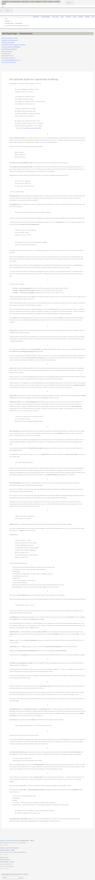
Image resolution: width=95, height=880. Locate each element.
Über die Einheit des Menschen (8, 62)
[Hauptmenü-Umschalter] (1, 10)
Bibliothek (38, 1)
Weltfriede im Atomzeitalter (7, 42)
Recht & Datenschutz (14, 840)
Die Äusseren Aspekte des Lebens (9, 38)
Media (44, 1)
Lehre (32, 1)
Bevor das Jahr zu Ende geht (8, 58)
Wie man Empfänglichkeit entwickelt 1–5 (11, 60)
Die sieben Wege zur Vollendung (9, 49)
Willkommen (6, 1)
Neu (4, 3)
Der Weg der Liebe (5, 53)
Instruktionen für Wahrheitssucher (9, 40)
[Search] (21, 877)
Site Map (57, 1)
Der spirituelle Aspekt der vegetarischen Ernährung (13, 44)
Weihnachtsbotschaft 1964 (34, 128)
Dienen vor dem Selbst (6, 51)
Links (6, 840)
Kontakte (50, 1)
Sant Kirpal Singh (15, 1)
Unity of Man (25, 1)
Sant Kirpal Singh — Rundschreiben (17, 33)
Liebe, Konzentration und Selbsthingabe (10, 47)
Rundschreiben (12, 83)
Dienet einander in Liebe (7, 55)
